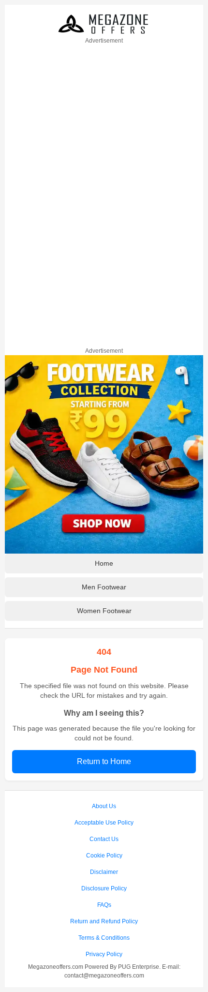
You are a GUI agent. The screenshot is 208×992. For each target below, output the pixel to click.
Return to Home (104, 761)
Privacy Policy (104, 954)
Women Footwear (104, 611)
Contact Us (104, 839)
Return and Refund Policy (104, 921)
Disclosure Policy (104, 888)
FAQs (104, 905)
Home (104, 563)
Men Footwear (104, 587)
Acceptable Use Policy (104, 822)
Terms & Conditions (104, 937)
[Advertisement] (104, 194)
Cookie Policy (104, 855)
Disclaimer (104, 872)
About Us (104, 806)
